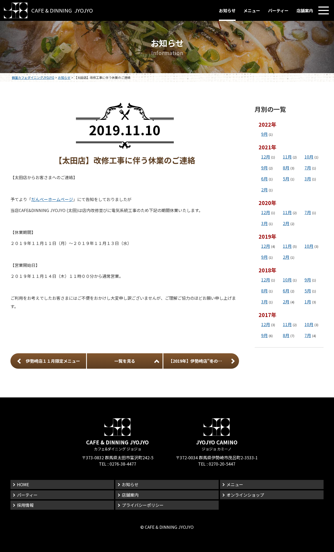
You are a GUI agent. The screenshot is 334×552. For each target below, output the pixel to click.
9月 (264, 134)
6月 (264, 178)
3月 (308, 178)
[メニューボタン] (323, 10)
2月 (264, 189)
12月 (265, 157)
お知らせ (227, 10)
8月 (286, 168)
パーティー (278, 10)
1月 (308, 301)
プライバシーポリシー (143, 505)
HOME (23, 484)
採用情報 (25, 505)
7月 (308, 168)
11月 (287, 157)
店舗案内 (304, 10)
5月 (286, 178)
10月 (309, 157)
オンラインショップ (245, 495)
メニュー (251, 10)
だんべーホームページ (52, 199)
